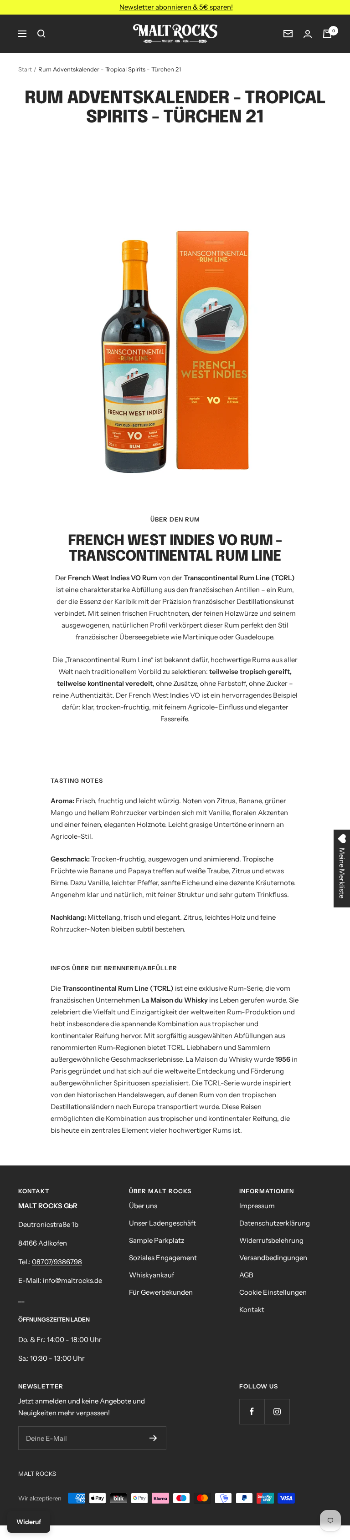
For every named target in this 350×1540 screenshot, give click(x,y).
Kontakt (251, 1309)
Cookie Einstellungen (273, 1292)
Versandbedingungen (273, 1257)
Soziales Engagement (163, 1257)
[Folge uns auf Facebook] (251, 1411)
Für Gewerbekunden (161, 1292)
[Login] (308, 34)
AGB (246, 1275)
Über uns (143, 1205)
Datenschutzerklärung (274, 1223)
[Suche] (41, 34)
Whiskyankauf (151, 1275)
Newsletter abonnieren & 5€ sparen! (176, 7)
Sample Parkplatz (156, 1240)
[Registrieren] (153, 1438)
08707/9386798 (57, 1261)
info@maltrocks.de (72, 1280)
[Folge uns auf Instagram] (276, 1411)
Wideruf (28, 1522)
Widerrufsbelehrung (271, 1240)
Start (25, 69)
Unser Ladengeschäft (162, 1223)
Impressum (257, 1205)
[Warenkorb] (327, 34)
